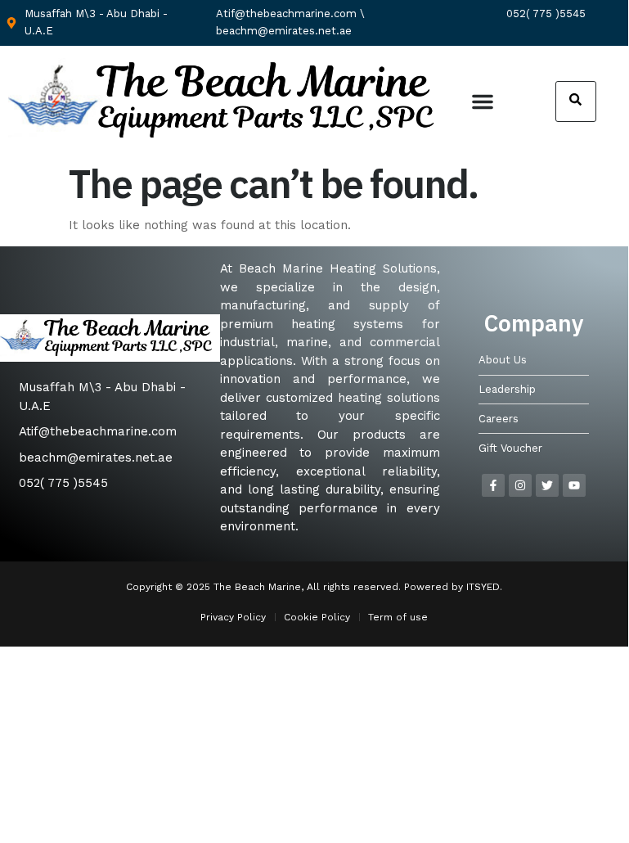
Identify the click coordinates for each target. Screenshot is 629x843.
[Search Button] (575, 101)
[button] (482, 101)
